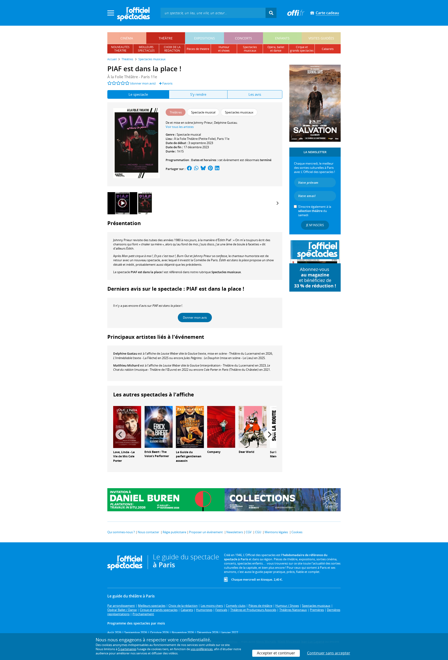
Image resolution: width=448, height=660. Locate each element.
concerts (243, 38)
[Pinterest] (210, 169)
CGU (258, 532)
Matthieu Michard (126, 365)
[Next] (277, 203)
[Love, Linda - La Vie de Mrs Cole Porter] (127, 426)
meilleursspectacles (146, 49)
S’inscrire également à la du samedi (314, 211)
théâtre (166, 38)
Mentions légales (276, 532)
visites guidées (321, 38)
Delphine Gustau (125, 353)
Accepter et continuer (276, 653)
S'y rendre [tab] (198, 94)
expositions (204, 38)
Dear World (246, 452)
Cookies (296, 532)
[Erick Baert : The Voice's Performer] (158, 426)
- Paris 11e (132, 76)
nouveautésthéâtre (120, 49)
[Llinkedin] (217, 169)
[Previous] (121, 434)
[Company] (221, 426)
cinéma (126, 38)
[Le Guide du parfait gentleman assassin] (190, 426)
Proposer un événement (206, 532)
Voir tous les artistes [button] (180, 127)
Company (213, 452)
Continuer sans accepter (328, 653)
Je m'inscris (315, 225)
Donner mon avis (195, 317)
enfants (282, 38)
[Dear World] (253, 426)
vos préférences (202, 649)
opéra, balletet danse (275, 49)
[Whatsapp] (196, 169)
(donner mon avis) (143, 83)
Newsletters (234, 532)
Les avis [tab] (254, 94)
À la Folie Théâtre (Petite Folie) (195, 139)
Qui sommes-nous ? (121, 532)
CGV (249, 532)
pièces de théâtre (198, 49)
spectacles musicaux (250, 49)
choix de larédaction (172, 49)
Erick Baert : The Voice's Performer (156, 454)
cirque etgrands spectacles (302, 49)
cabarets (328, 49)
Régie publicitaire (174, 532)
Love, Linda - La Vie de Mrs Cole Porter (124, 456)
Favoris (167, 83)
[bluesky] (203, 169)
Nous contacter (148, 532)
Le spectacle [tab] (138, 94)
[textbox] (213, 13)
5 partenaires (127, 649)
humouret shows (224, 49)
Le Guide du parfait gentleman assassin (188, 456)
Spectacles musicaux (226, 272)
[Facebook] (189, 169)
